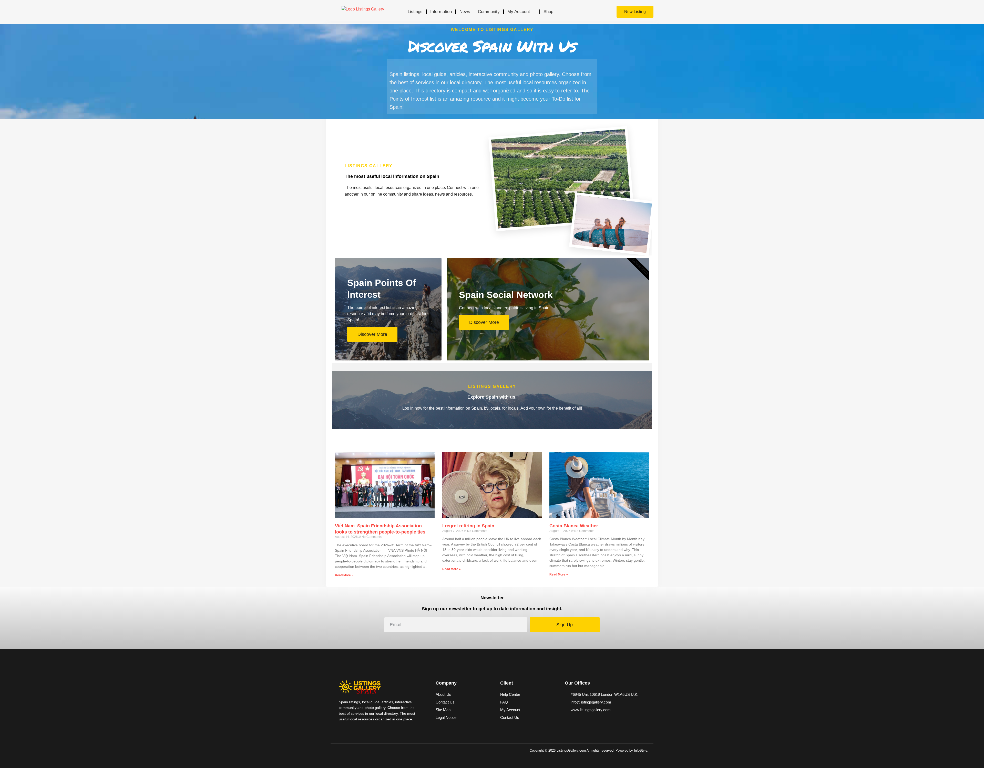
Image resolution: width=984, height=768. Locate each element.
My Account (518, 11)
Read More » (344, 575)
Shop (548, 11)
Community (489, 11)
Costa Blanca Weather (573, 525)
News (464, 11)
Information (441, 11)
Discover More (372, 334)
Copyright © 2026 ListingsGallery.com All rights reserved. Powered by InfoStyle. (589, 750)
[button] (598, 12)
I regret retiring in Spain (468, 525)
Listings (415, 11)
